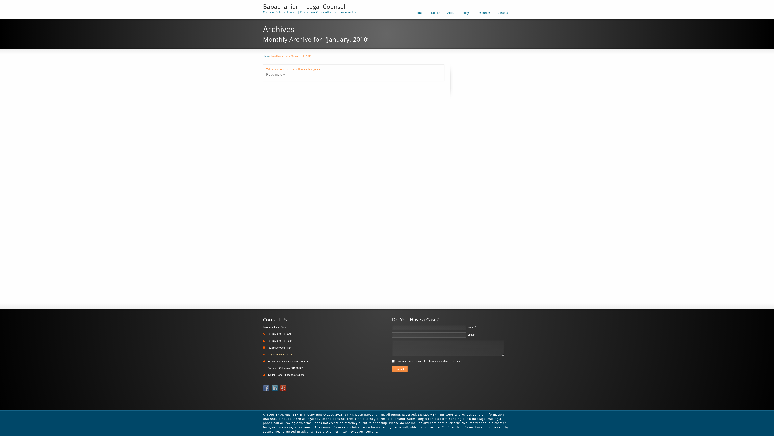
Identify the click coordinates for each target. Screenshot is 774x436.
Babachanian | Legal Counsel (304, 6)
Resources (484, 13)
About (451, 13)
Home (418, 13)
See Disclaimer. (328, 431)
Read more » (275, 74)
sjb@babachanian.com (280, 354)
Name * (472, 327)
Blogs (466, 13)
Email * (471, 334)
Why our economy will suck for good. (294, 69)
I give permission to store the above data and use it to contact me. (431, 361)
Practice (435, 13)
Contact (503, 13)
